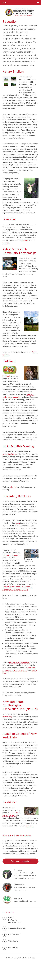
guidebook (7, 397)
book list (6, 243)
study (18, 523)
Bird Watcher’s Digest (18, 670)
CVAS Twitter (13, 941)
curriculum (17, 397)
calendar (25, 240)
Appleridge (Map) (9, 454)
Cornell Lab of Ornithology (19, 662)
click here (29, 826)
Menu (38, 2)
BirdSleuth (6, 376)
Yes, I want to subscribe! (20, 861)
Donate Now (13, 947)
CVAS (5, 2)
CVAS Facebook (14, 934)
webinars (30, 394)
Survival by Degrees (10, 555)
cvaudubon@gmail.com (17, 928)
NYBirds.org (7, 717)
